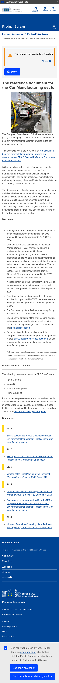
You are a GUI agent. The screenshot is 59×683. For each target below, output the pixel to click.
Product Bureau (10, 542)
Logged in (36, 11)
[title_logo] (16, 9)
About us (6, 572)
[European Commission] (22, 593)
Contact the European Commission (17, 609)
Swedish (45, 9)
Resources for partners (12, 614)
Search (53, 11)
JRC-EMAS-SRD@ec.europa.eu (30, 411)
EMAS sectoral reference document (31, 339)
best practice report (20, 328)
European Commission (12, 34)
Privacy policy (8, 636)
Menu (54, 28)
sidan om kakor (28, 652)
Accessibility (7, 577)
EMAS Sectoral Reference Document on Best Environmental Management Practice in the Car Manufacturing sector (30, 439)
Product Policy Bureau (37, 34)
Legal (4, 631)
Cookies (5, 621)
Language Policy (9, 626)
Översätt (12, 71)
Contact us (7, 561)
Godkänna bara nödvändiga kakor (32, 676)
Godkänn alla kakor (24, 667)
